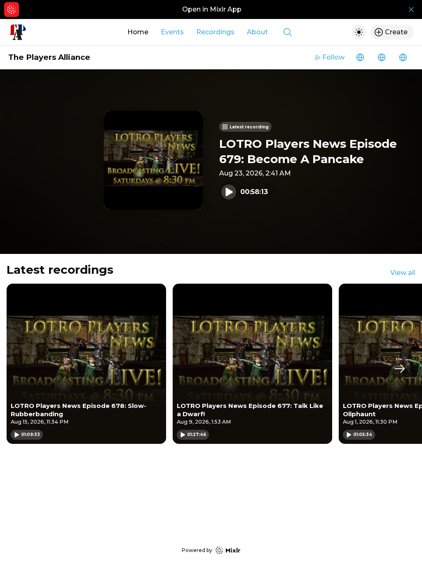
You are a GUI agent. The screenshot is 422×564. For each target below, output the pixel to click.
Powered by (197, 550)
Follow (333, 57)
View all (402, 273)
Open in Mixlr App (211, 9)
